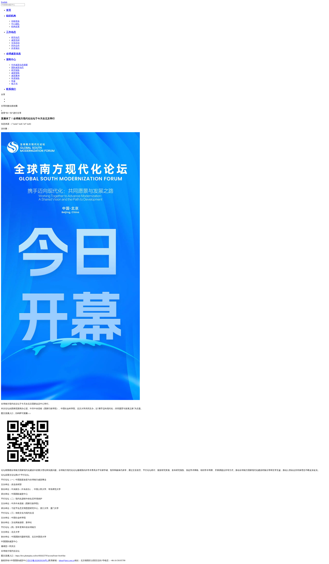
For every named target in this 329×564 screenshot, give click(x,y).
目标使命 (15, 21)
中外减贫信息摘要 (19, 65)
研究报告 (15, 70)
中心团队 (15, 24)
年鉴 (13, 81)
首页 (8, 10)
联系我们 (11, 89)
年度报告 (15, 78)
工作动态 (11, 32)
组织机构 (11, 15)
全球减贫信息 (13, 53)
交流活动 (15, 43)
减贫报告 (15, 73)
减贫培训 (15, 40)
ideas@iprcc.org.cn (67, 560)
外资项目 (15, 48)
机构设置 (15, 26)
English (4, 2)
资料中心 (11, 59)
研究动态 (15, 37)
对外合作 (15, 45)
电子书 (14, 84)
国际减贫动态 (17, 67)
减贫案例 (15, 75)
